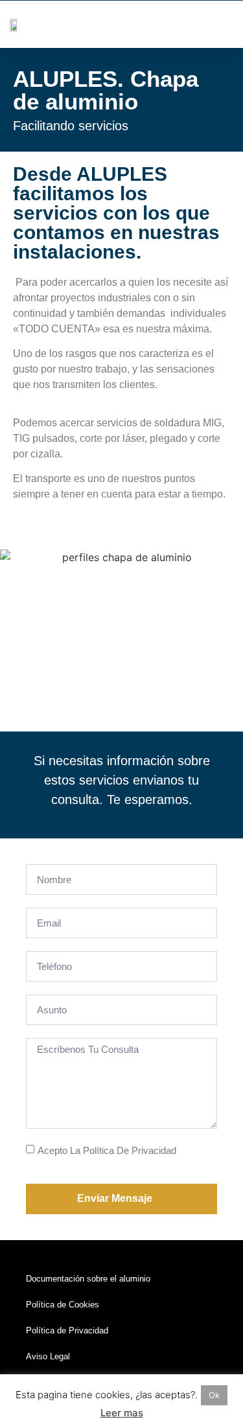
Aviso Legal (48, 1356)
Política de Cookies (62, 1304)
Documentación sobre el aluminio (88, 1279)
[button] (224, 24)
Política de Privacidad (67, 1330)
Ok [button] (214, 1395)
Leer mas (121, 1413)
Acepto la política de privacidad (107, 1150)
